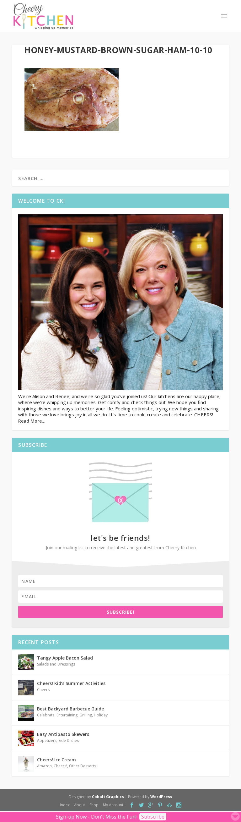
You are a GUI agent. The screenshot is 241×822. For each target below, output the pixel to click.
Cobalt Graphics (108, 796)
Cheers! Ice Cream (56, 760)
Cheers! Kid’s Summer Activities (71, 683)
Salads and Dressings (56, 664)
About (79, 805)
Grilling (85, 715)
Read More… (32, 421)
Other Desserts (82, 766)
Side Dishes (68, 740)
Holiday (101, 715)
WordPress (161, 796)
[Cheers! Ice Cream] (26, 764)
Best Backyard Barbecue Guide (70, 709)
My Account (113, 805)
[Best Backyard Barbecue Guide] (26, 713)
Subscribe (152, 816)
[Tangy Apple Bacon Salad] (26, 662)
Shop (94, 805)
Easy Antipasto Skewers (63, 734)
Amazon (44, 766)
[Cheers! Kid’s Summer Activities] (26, 687)
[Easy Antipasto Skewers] (26, 738)
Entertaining (67, 715)
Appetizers (46, 740)
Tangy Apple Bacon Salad (65, 658)
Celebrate (46, 715)
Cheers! (44, 689)
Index (65, 805)
